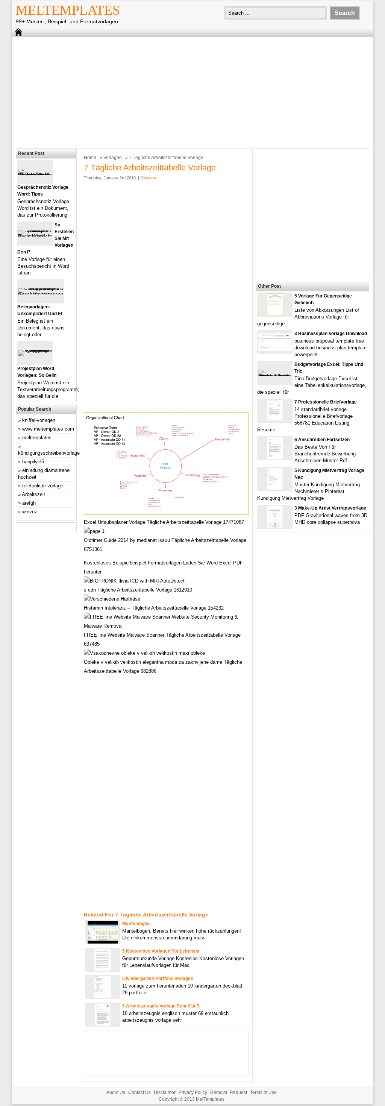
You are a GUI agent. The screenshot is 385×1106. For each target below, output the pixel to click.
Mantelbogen (136, 923)
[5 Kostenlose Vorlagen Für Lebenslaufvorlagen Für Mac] (102, 969)
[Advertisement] (192, 91)
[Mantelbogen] (103, 942)
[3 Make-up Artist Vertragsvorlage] (275, 526)
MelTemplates (68, 10)
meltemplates (37, 437)
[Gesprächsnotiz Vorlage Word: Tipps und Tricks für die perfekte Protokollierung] (35, 175)
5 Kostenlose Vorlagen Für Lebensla (160, 951)
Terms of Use (263, 1092)
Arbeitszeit (33, 494)
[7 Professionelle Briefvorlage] (275, 420)
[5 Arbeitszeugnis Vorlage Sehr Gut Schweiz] (103, 1024)
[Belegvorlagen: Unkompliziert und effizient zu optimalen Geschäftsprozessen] (40, 294)
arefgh (29, 503)
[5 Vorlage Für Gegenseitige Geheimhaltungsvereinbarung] (275, 314)
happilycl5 (33, 461)
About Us (115, 1092)
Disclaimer (165, 1092)
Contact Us (139, 1092)
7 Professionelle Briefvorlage (325, 402)
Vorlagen (112, 157)
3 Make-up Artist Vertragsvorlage (330, 508)
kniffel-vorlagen (38, 420)
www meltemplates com (48, 429)
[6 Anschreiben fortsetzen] (275, 458)
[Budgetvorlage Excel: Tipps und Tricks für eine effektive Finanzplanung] (275, 376)
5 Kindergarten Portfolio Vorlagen (157, 978)
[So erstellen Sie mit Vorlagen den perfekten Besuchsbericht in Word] (35, 236)
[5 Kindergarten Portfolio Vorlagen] (102, 997)
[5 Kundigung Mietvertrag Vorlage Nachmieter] (275, 489)
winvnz (29, 511)
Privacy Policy (193, 1092)
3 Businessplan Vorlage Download (330, 333)
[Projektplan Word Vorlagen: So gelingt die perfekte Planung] (35, 350)
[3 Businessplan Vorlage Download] (275, 349)
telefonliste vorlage (42, 486)
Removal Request (228, 1092)
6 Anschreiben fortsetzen (322, 439)
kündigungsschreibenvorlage (49, 453)
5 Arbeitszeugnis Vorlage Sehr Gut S (161, 1006)
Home (90, 157)
